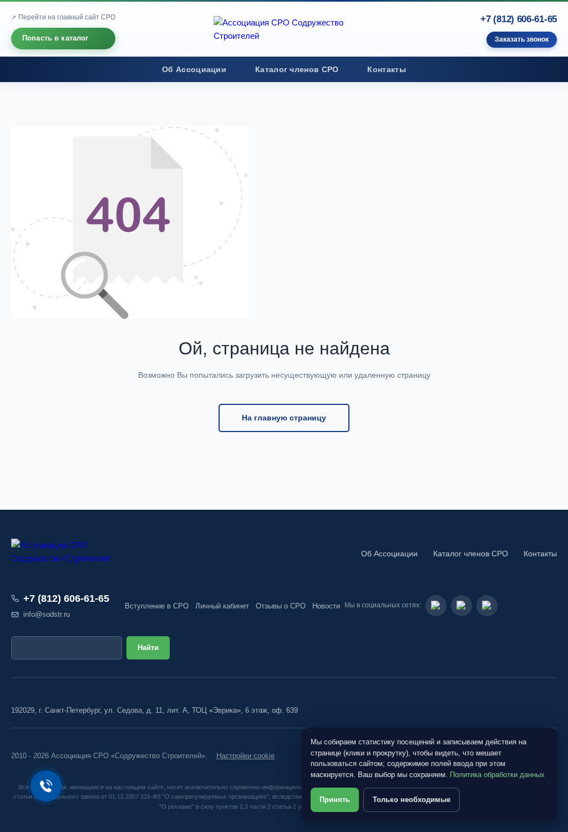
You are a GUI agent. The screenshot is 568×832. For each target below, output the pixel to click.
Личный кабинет (222, 606)
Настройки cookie (245, 756)
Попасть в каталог (55, 38)
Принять (335, 799)
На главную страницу (284, 417)
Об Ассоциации (194, 69)
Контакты (386, 69)
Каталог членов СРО (296, 69)
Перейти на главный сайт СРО (66, 17)
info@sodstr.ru (46, 614)
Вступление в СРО (157, 606)
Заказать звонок (522, 39)
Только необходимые (411, 799)
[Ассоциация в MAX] (487, 605)
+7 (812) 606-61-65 (518, 19)
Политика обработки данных (497, 774)
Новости (326, 606)
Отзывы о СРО (281, 606)
